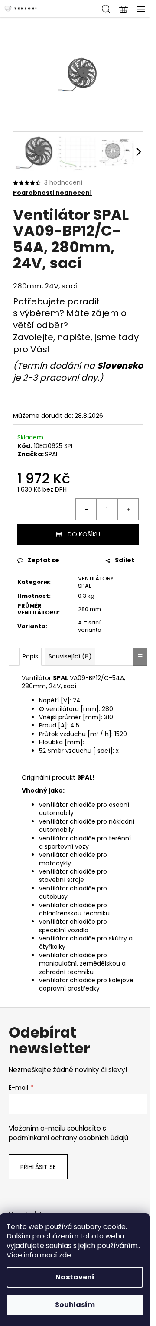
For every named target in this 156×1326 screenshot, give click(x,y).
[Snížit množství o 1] (86, 509)
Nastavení (74, 1277)
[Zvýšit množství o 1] (127, 509)
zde (65, 1255)
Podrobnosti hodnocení (52, 193)
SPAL (51, 454)
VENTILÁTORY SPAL (96, 582)
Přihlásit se (38, 1167)
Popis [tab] (30, 656)
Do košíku (84, 534)
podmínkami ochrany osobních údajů (68, 1137)
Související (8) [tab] (70, 656)
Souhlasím (75, 1305)
